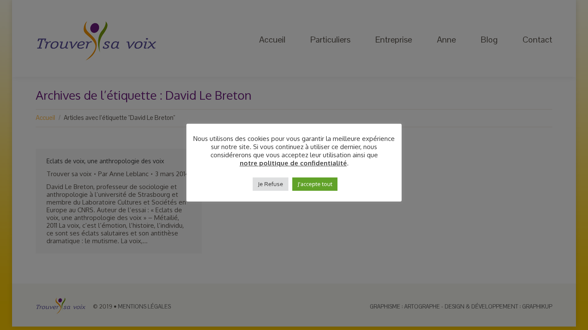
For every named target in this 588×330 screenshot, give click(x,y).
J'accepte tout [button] (314, 183)
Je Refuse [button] (270, 183)
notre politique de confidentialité (293, 163)
